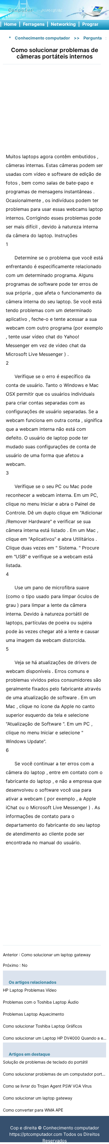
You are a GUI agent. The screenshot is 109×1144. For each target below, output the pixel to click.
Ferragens (33, 24)
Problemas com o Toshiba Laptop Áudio (41, 1002)
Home (10, 24)
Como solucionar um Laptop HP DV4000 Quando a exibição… (55, 1038)
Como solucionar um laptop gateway (56, 954)
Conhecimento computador (42, 37)
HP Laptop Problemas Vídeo (30, 990)
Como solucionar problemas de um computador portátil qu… (55, 1073)
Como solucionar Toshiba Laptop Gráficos (43, 1026)
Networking (63, 24)
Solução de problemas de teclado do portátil (46, 1061)
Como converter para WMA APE (33, 1109)
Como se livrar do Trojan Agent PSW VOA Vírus (48, 1085)
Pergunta (92, 37)
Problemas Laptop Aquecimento (34, 1014)
